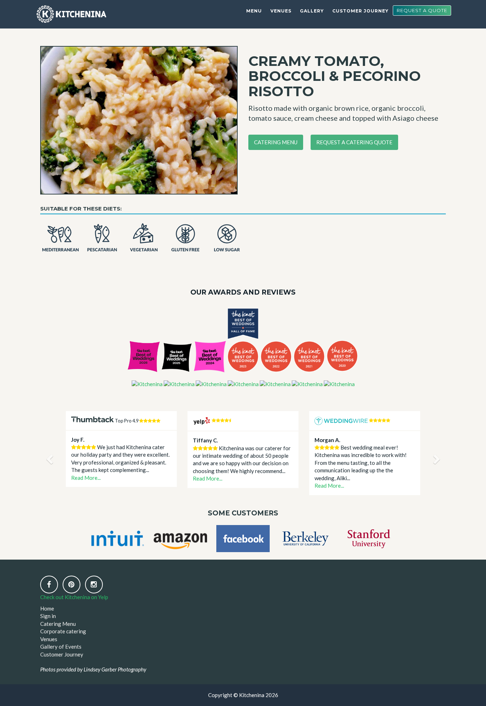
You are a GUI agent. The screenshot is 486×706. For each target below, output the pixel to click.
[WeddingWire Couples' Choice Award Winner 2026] (147, 383)
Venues (280, 11)
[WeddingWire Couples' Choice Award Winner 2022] (275, 383)
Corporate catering (63, 631)
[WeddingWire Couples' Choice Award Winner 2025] (179, 383)
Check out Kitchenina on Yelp (74, 597)
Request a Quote (422, 10)
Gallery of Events (60, 646)
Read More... (86, 477)
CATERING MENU (275, 142)
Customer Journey (360, 11)
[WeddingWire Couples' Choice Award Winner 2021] (307, 383)
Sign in (48, 616)
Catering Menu (58, 624)
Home (47, 608)
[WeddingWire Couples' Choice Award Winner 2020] (339, 383)
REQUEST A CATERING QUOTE (354, 142)
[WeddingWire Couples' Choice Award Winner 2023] (243, 383)
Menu (254, 11)
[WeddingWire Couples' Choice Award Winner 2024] (211, 383)
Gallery (312, 11)
